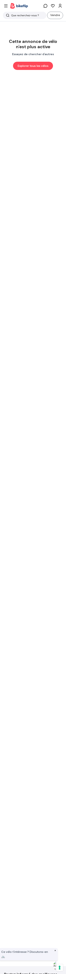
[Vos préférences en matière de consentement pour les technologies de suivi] (59, 967)
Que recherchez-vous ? (25, 15)
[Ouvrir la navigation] (6, 6)
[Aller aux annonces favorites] (53, 6)
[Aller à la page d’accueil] (19, 6)
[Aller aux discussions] (45, 6)
